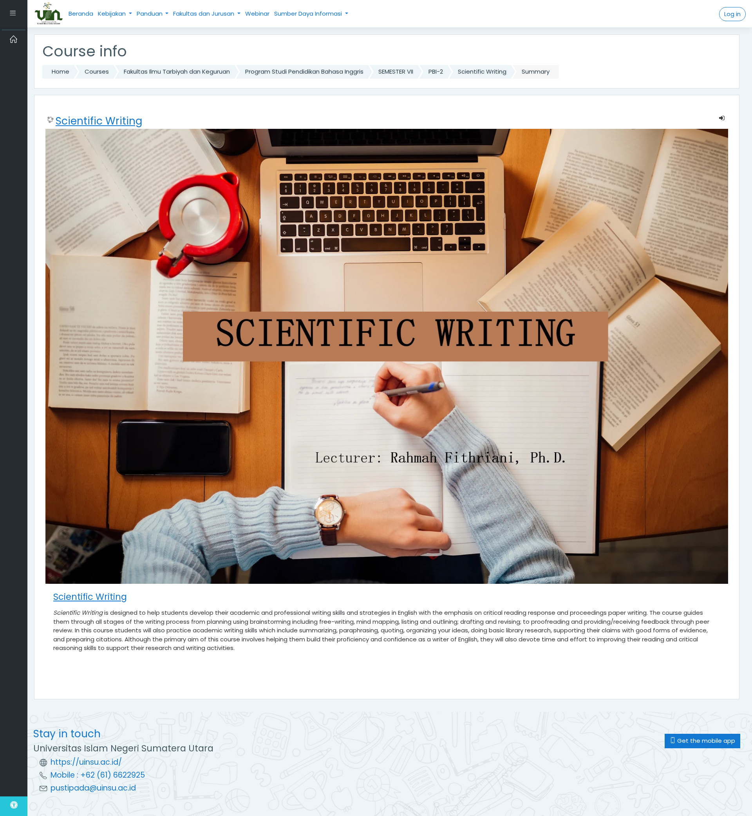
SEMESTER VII (395, 71)
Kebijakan (112, 13)
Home (60, 71)
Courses (97, 71)
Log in (732, 14)
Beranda (81, 13)
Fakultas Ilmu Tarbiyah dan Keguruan (177, 71)
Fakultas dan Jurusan (204, 13)
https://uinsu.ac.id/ (86, 762)
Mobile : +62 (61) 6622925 (98, 775)
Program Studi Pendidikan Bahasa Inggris (304, 71)
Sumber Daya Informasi (308, 13)
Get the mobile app (705, 741)
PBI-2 (435, 71)
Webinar (257, 13)
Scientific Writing (482, 71)
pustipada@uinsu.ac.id (93, 788)
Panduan (150, 13)
